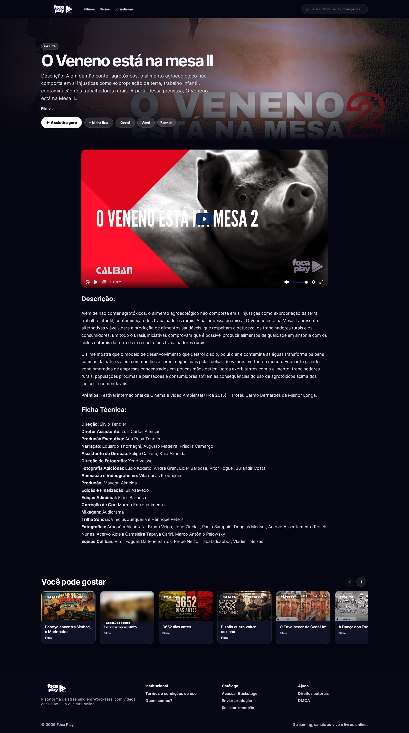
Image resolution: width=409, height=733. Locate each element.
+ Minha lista (98, 122)
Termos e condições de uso (171, 693)
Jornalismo (124, 9)
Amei (146, 122)
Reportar (166, 122)
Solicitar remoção (238, 707)
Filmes (89, 9)
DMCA (304, 700)
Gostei (125, 122)
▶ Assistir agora (61, 122)
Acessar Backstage (240, 693)
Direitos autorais (313, 693)
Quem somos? (158, 700)
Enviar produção (237, 700)
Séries (105, 9)
